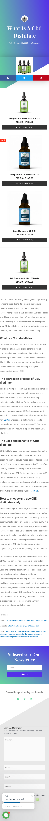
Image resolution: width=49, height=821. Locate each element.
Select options (26, 127)
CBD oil (7, 420)
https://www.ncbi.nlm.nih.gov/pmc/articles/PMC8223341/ (26, 620)
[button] (8, 78)
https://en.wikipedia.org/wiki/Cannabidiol (23, 626)
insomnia (34, 491)
